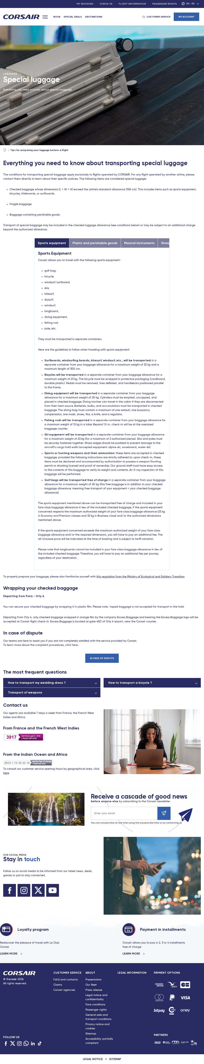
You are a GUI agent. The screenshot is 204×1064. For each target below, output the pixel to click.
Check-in (106, 4)
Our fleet (91, 984)
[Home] (4, 150)
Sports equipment (52, 243)
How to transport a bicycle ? (130, 683)
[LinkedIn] (32, 1043)
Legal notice (93, 1059)
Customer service (158, 16)
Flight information (132, 4)
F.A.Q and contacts (65, 979)
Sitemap (90, 1033)
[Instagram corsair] (24, 890)
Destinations (93, 16)
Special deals (73, 16)
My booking (85, 4)
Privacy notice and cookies (97, 1026)
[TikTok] (39, 1043)
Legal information (132, 972)
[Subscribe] (164, 813)
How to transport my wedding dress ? (37, 683)
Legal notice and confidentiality (96, 997)
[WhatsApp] (26, 1043)
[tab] (69, 1008)
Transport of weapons (25, 692)
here (6, 773)
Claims (57, 984)
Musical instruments (139, 243)
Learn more (9, 953)
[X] (12, 1043)
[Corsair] (21, 17)
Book (56, 16)
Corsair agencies (64, 990)
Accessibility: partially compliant (99, 1040)
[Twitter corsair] (38, 890)
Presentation (93, 979)
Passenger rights (164, 4)
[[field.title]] (159, 984)
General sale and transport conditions (98, 1017)
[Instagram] (19, 1043)
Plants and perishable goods (95, 243)
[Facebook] (5, 1043)
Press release (93, 990)
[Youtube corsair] (52, 890)
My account (186, 16)
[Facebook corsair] (9, 890)
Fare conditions (95, 1004)
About (90, 972)
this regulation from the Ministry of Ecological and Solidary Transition (140, 576)
